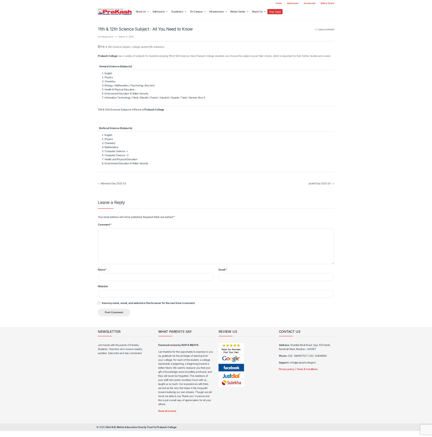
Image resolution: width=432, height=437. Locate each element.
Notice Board (327, 3)
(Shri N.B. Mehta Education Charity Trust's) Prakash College (141, 427)
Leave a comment (326, 29)
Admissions (293, 3)
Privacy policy (286, 369)
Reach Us (257, 11)
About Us (141, 11)
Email (223, 269)
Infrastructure (216, 11)
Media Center (237, 11)
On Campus (196, 11)
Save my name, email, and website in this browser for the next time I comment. (148, 303)
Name (102, 269)
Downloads (310, 3)
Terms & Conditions (306, 369)
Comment (105, 224)
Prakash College (154, 109)
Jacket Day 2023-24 (321, 183)
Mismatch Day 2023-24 (112, 183)
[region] (216, 91)
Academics (177, 11)
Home (279, 3)
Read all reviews (167, 411)
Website (103, 286)
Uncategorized (105, 36)
